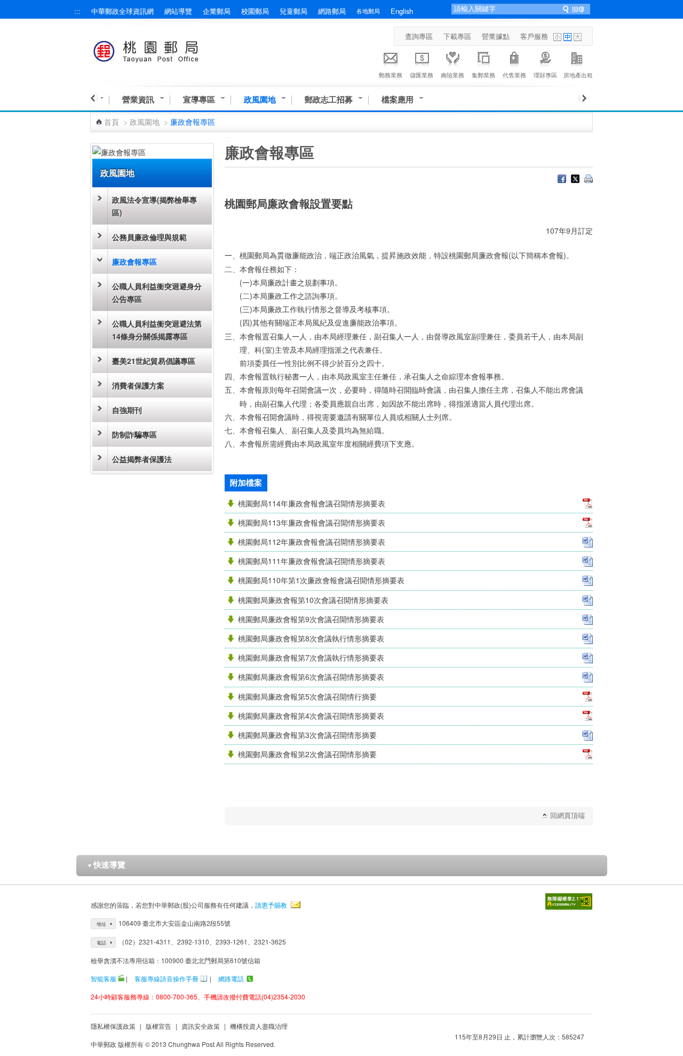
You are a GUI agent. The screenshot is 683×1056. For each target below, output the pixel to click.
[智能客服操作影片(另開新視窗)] (121, 978)
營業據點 (496, 36)
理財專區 (545, 74)
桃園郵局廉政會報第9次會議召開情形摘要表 (311, 619)
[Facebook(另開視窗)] (562, 179)
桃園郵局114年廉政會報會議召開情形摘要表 (311, 503)
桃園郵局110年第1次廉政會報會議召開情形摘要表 (321, 580)
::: (77, 11)
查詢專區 (419, 36)
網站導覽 (178, 11)
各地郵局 (368, 10)
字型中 (567, 37)
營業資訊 (138, 99)
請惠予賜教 (271, 904)
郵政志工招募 (329, 99)
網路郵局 (332, 11)
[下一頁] (582, 98)
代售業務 (514, 74)
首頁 (111, 121)
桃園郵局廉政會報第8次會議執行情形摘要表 (311, 638)
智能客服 (103, 978)
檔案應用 (398, 99)
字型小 (557, 37)
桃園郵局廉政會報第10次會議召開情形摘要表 (313, 599)
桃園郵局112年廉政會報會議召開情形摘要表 (311, 541)
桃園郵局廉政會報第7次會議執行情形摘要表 (311, 657)
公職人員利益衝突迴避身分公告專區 (157, 292)
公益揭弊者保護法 (142, 459)
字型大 (578, 37)
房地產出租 (578, 74)
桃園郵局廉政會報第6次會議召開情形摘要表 (311, 676)
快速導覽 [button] (106, 864)
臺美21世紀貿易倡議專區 (153, 360)
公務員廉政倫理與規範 (149, 237)
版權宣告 (158, 1025)
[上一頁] (94, 98)
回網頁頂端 (567, 815)
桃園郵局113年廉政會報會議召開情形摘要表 (311, 522)
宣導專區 (199, 99)
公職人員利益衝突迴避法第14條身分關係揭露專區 (157, 330)
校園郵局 (255, 11)
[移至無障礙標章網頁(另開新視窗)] (568, 901)
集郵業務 (483, 74)
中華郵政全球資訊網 (122, 11)
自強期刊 (127, 409)
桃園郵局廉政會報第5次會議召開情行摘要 (307, 696)
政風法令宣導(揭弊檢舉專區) (154, 206)
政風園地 (260, 99)
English (402, 11)
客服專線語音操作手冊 (166, 978)
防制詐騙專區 (134, 434)
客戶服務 (534, 36)
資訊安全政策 (200, 1025)
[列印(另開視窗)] (588, 179)
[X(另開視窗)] (575, 179)
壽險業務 (452, 74)
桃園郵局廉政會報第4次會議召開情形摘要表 (311, 715)
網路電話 (231, 978)
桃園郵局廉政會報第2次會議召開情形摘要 (307, 754)
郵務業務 (390, 74)
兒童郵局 (293, 11)
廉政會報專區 (134, 261)
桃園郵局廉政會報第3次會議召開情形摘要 (307, 734)
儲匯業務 (421, 74)
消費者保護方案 (138, 385)
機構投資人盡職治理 (259, 1025)
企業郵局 (217, 11)
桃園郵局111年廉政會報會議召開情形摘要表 (311, 560)
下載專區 (457, 36)
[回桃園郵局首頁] (165, 49)
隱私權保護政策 (113, 1025)
